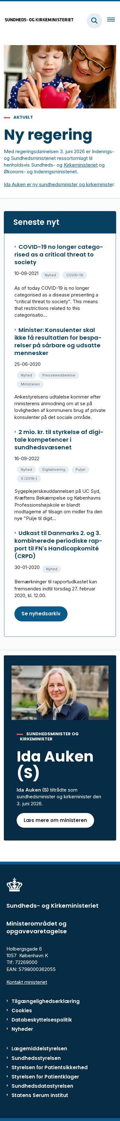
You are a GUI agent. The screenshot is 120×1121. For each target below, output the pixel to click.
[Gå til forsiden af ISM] (37, 20)
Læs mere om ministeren (55, 820)
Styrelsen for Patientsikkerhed (50, 1067)
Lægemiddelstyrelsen (39, 1048)
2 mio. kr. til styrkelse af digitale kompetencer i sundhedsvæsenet (59, 439)
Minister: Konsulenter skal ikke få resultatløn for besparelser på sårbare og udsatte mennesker (58, 341)
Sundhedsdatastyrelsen (42, 1086)
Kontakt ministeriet (26, 982)
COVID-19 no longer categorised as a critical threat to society (58, 254)
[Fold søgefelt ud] (94, 20)
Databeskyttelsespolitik (42, 1019)
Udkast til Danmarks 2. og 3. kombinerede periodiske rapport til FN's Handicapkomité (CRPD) (58, 544)
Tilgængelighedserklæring (46, 1001)
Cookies (22, 1010)
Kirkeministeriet (81, 165)
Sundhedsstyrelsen (36, 1058)
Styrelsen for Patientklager (45, 1076)
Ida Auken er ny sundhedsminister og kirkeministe (58, 184)
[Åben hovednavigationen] (113, 21)
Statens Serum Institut (40, 1095)
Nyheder (22, 1029)
